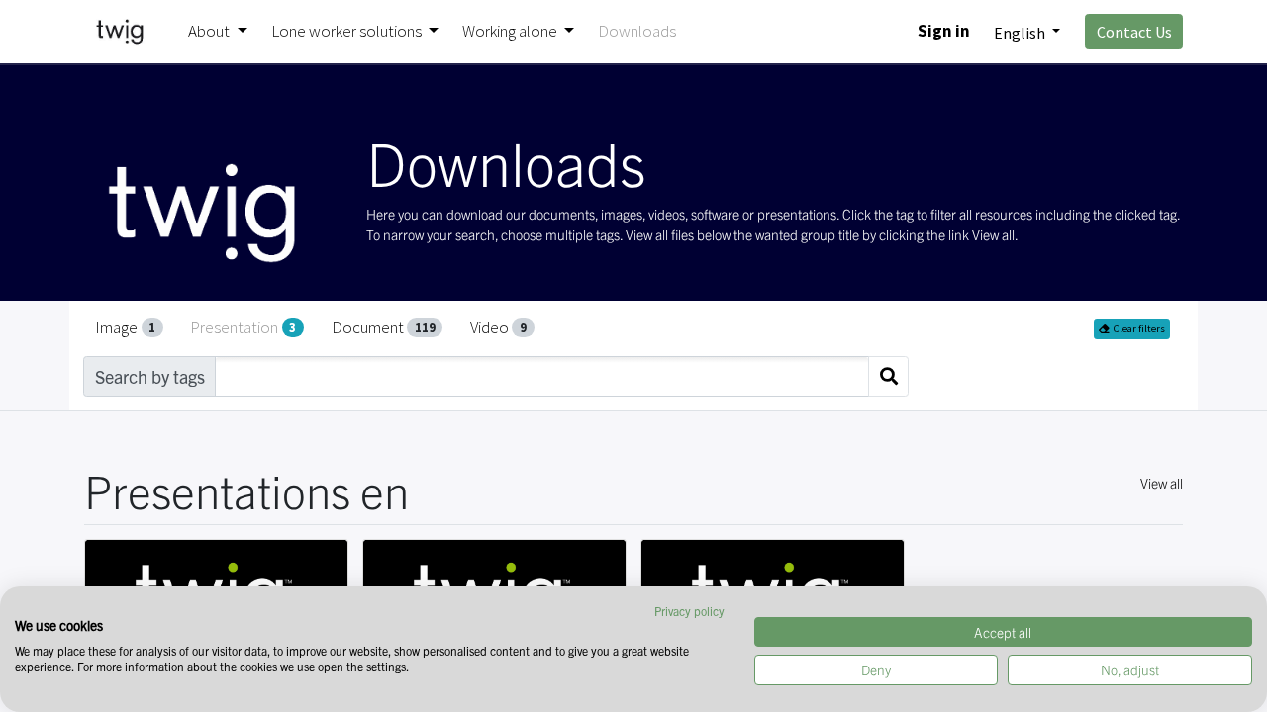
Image (125, 327)
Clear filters (1139, 328)
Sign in (944, 31)
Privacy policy (689, 610)
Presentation (243, 327)
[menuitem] (637, 31)
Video (498, 327)
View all (1161, 482)
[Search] (888, 376)
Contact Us (1134, 32)
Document (384, 327)
